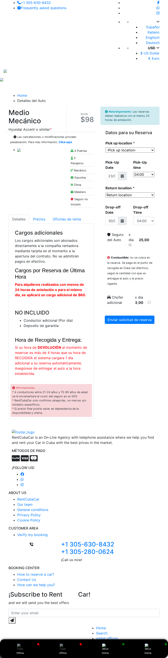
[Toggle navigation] (156, 70)
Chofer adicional (115, 300)
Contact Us (26, 579)
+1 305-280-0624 (87, 551)
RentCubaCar (28, 499)
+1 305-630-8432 (36, 2)
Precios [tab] (39, 219)
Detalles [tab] (19, 219)
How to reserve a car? (35, 574)
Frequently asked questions (43, 8)
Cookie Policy (28, 520)
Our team (25, 504)
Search (101, 633)
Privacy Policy (29, 515)
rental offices (107, 638)
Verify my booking (32, 535)
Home (22, 95)
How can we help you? (36, 585)
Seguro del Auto (115, 237)
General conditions (32, 509)
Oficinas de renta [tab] (67, 219)
